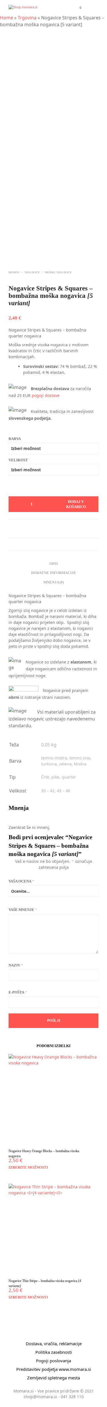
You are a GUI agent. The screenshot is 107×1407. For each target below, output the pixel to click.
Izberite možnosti (28, 1167)
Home (6, 18)
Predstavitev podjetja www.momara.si (53, 1369)
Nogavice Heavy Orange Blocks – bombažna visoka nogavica (44, 1153)
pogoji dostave (46, 395)
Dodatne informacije (53, 573)
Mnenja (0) (53, 582)
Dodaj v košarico (76, 506)
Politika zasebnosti (53, 1352)
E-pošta (18, 992)
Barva (15, 439)
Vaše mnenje (23, 910)
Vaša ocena (21, 881)
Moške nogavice (58, 272)
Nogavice (32, 272)
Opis (53, 564)
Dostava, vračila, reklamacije (54, 1343)
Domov (14, 272)
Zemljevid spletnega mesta (53, 1378)
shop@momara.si (40, 1396)
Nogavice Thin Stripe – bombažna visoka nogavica (45, 1283)
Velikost (18, 460)
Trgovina (27, 18)
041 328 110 (72, 1396)
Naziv (16, 965)
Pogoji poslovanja (53, 1360)
